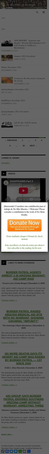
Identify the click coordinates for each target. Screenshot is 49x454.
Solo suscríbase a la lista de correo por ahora (24, 245)
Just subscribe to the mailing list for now (24, 247)
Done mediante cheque (16, 236)
